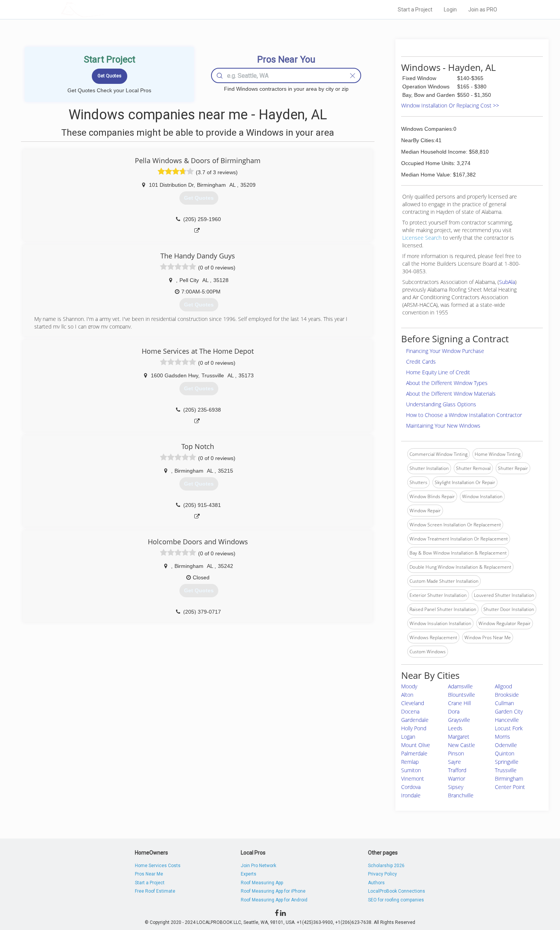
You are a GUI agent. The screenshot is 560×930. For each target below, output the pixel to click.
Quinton (504, 753)
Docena (410, 711)
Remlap (410, 761)
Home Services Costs (158, 865)
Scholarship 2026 (386, 865)
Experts (248, 874)
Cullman (504, 703)
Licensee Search (422, 237)
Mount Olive (415, 745)
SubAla (507, 281)
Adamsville (460, 686)
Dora (453, 711)
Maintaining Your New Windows (443, 425)
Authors (376, 882)
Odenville (506, 745)
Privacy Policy (382, 874)
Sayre (454, 761)
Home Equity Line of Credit (438, 372)
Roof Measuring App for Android (274, 900)
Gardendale (415, 719)
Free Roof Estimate (155, 891)
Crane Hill (459, 703)
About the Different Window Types (447, 382)
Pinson (456, 753)
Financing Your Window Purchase (445, 350)
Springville (506, 761)
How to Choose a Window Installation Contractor (464, 414)
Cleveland (412, 703)
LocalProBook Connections (396, 891)
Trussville (506, 770)
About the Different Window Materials (451, 393)
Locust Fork (509, 728)
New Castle (461, 745)
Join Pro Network (258, 865)
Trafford (457, 770)
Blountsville (461, 694)
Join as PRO (482, 9)
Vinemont (412, 778)
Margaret (458, 736)
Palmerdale (414, 753)
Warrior (456, 778)
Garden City (509, 711)
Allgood (503, 686)
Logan (408, 736)
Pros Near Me (149, 874)
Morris (502, 736)
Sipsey (455, 786)
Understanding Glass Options (441, 404)
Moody (409, 686)
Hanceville (507, 719)
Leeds (455, 728)
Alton (407, 694)
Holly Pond (413, 728)
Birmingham (509, 778)
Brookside (507, 694)
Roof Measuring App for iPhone (273, 891)
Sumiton (411, 770)
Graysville (459, 719)
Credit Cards (421, 361)
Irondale (411, 795)
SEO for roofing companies (396, 900)
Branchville (461, 795)
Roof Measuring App (262, 882)
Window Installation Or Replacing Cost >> (450, 105)
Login (450, 9)
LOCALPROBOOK (105, 9)
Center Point (510, 786)
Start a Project (415, 9)
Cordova (411, 786)
